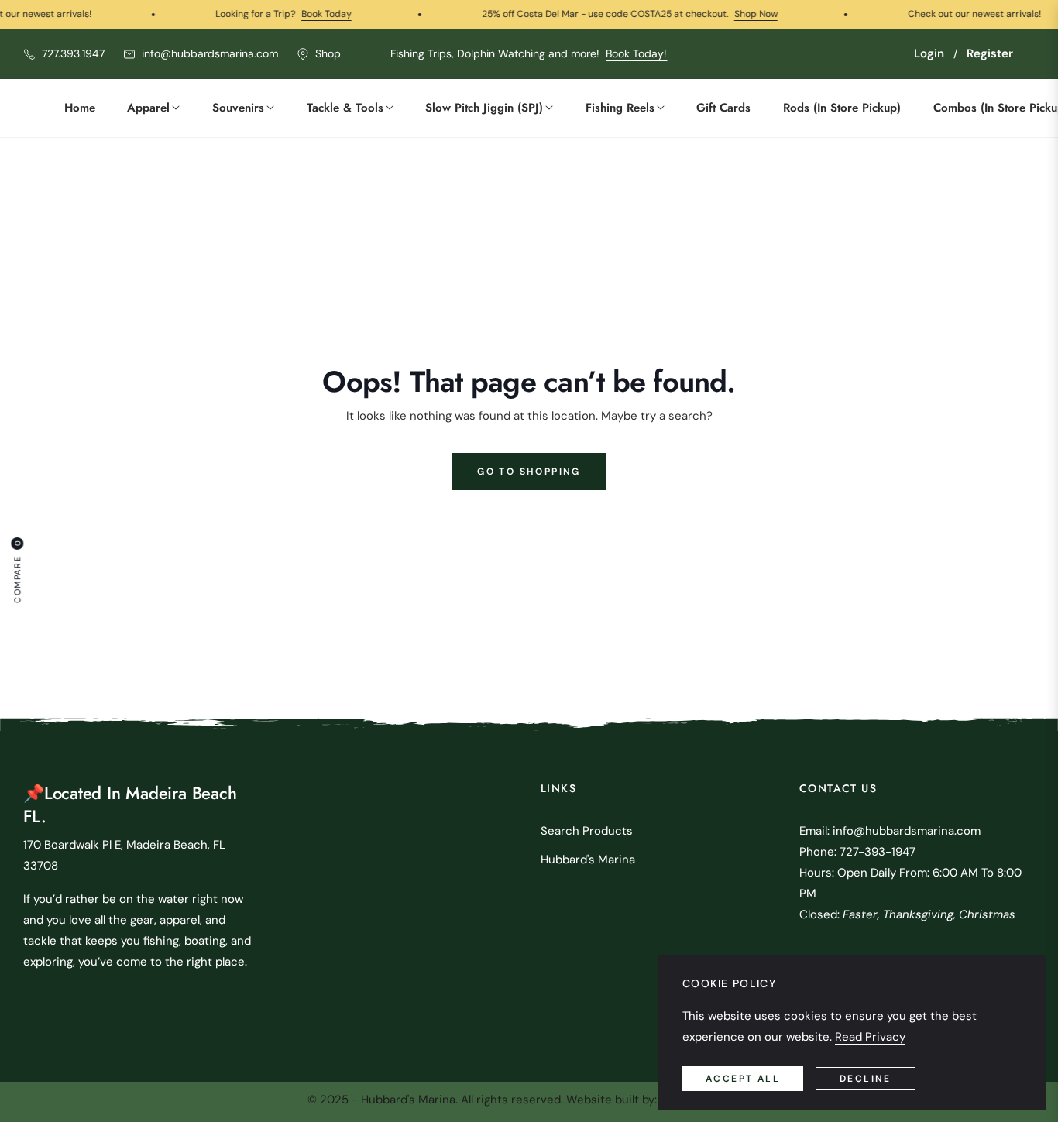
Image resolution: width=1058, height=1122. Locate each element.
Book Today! (636, 53)
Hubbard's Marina (588, 859)
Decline (865, 1078)
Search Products (587, 831)
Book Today (299, 14)
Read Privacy (870, 1037)
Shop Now (729, 14)
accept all (743, 1078)
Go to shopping (529, 471)
